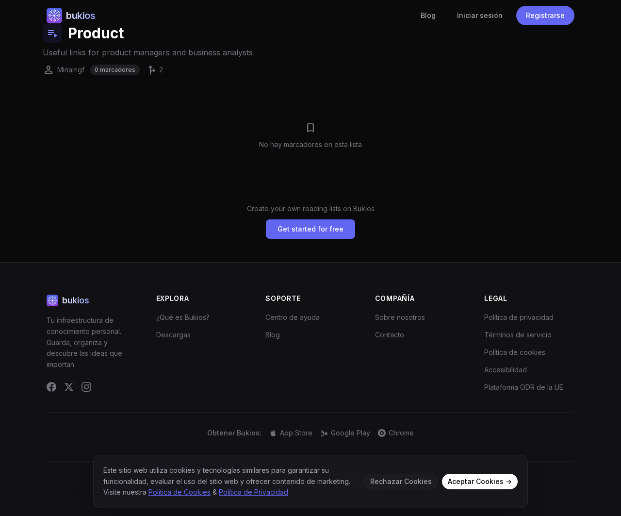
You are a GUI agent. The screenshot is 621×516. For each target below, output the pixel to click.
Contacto (389, 335)
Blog (428, 15)
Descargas (173, 335)
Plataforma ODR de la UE (523, 387)
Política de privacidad (519, 317)
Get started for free (310, 229)
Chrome (401, 433)
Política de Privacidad (253, 492)
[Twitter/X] (69, 387)
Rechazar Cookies (401, 481)
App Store (296, 433)
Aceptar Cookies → (480, 481)
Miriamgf (63, 70)
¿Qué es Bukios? (183, 317)
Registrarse (545, 15)
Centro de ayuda (292, 317)
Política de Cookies (179, 492)
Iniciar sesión (480, 15)
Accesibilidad (505, 370)
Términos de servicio (518, 335)
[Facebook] (51, 387)
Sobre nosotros (400, 317)
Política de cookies (514, 352)
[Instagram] (86, 387)
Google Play (350, 433)
